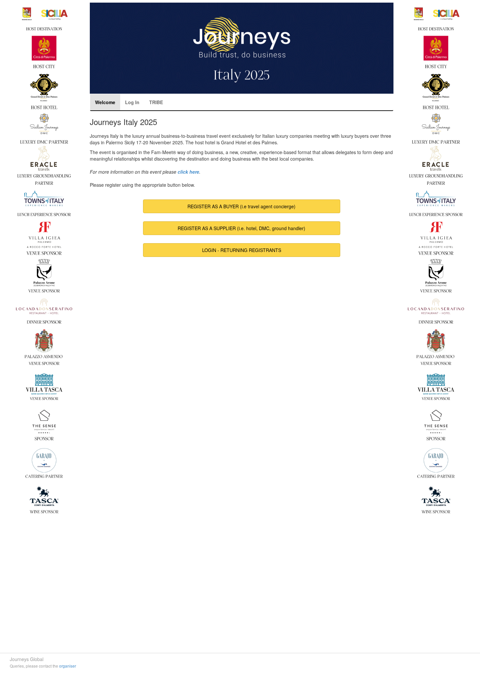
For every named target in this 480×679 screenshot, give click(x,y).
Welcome (105, 102)
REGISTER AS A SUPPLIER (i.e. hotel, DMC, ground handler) (241, 228)
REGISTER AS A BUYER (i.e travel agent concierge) (241, 206)
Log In (132, 102)
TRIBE (156, 102)
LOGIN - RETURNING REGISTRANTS (241, 250)
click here (188, 171)
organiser (67, 666)
